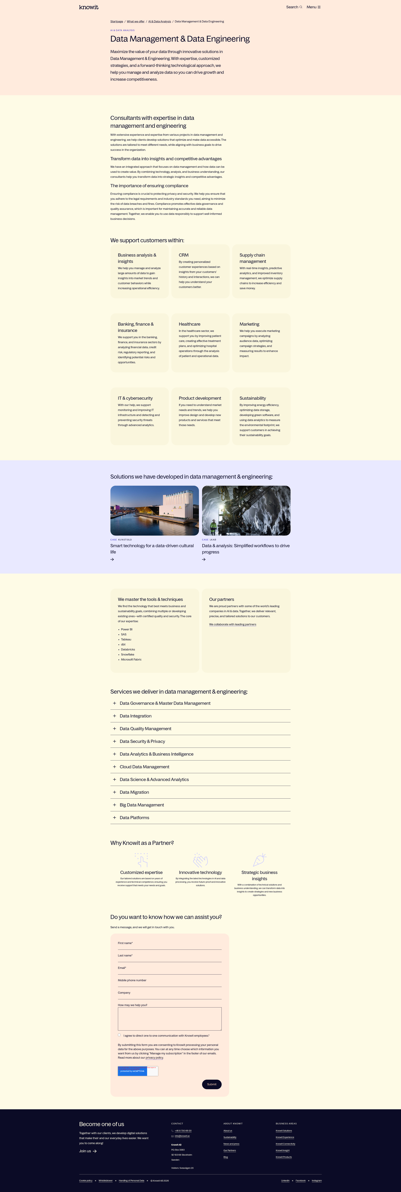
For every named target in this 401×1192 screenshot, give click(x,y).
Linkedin (285, 1180)
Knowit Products (284, 1157)
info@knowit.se (182, 1136)
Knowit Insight (282, 1150)
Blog (226, 1157)
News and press (231, 1144)
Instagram (317, 1180)
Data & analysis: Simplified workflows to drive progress (246, 548)
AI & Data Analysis (159, 21)
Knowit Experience (285, 1137)
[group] (294, 7)
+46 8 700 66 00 (183, 1130)
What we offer (136, 21)
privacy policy (154, 1057)
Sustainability (230, 1137)
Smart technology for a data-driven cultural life (152, 548)
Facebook (301, 1180)
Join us (85, 1151)
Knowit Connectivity (285, 1144)
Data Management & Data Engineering (199, 21)
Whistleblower (106, 1180)
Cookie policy (85, 1180)
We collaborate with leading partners (232, 624)
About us (228, 1130)
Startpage (116, 21)
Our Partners (230, 1150)
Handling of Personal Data (131, 1180)
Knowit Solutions (284, 1130)
